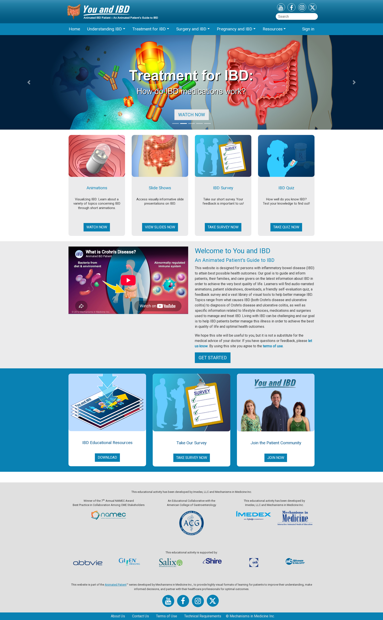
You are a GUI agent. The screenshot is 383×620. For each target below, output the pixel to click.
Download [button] (107, 457)
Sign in (308, 29)
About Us (118, 616)
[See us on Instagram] (302, 8)
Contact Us (140, 616)
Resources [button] (273, 29)
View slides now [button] (160, 227)
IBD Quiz (286, 187)
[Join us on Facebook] (291, 8)
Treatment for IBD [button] (149, 29)
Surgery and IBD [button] (191, 29)
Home (74, 29)
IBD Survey (223, 187)
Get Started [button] (213, 357)
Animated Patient (116, 584)
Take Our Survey (191, 442)
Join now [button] (275, 458)
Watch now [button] (96, 227)
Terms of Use (166, 616)
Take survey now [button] (223, 227)
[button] (28, 82)
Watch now (191, 114)
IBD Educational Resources (107, 442)
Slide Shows (160, 187)
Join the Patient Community (275, 442)
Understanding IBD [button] (104, 29)
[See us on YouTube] (281, 8)
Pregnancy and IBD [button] (234, 29)
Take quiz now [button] (286, 227)
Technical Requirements (202, 616)
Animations (96, 187)
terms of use (273, 346)
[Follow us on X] (313, 8)
